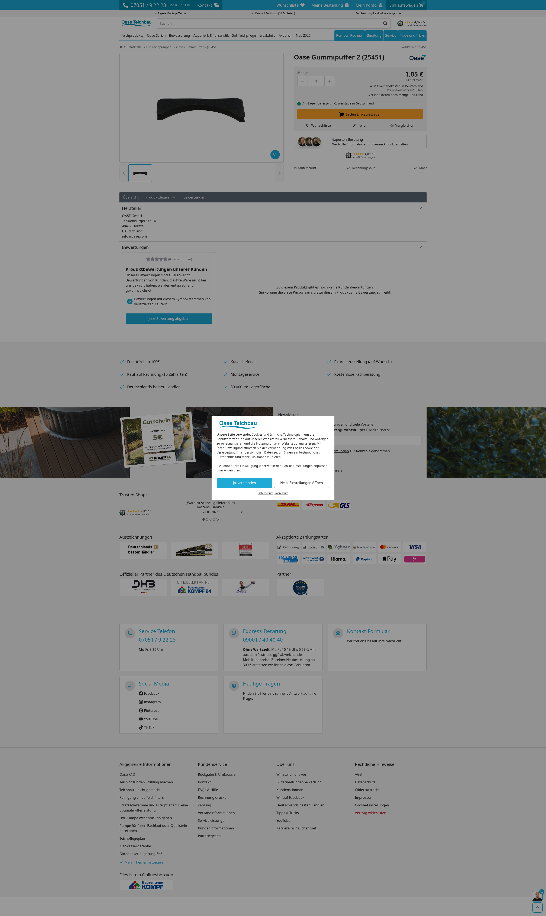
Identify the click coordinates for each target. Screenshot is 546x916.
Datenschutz (265, 493)
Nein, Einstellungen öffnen (301, 482)
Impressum (281, 493)
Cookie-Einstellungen (297, 466)
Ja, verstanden (244, 482)
